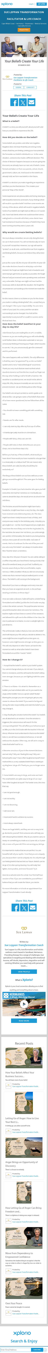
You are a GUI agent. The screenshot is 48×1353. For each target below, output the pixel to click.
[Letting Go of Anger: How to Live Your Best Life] (24, 1103)
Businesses (29, 24)
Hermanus (20, 24)
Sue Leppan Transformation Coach (24, 945)
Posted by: (18, 75)
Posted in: (18, 84)
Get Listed (41, 4)
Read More (24, 1020)
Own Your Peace (13, 1303)
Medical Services (40, 24)
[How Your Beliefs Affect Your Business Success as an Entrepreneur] (24, 1057)
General (18, 87)
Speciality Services (24, 26)
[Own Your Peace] (24, 1288)
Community (30, 87)
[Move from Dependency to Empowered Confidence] (24, 1238)
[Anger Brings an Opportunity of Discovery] (24, 1147)
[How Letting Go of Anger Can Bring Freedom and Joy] (24, 1192)
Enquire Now (24, 30)
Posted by (16, 1084)
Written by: (24, 942)
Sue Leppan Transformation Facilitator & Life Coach (25, 78)
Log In (31, 4)
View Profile (24, 971)
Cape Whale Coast (8, 24)
